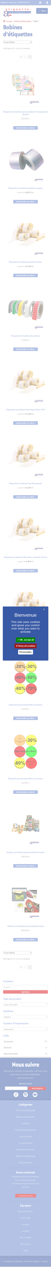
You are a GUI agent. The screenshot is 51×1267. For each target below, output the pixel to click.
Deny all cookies (26, 646)
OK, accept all (26, 640)
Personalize (25, 652)
